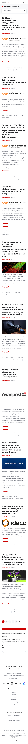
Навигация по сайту (14, 689)
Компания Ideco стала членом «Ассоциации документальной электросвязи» (12, 510)
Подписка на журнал (14, 720)
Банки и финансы (9, 357)
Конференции (17, 609)
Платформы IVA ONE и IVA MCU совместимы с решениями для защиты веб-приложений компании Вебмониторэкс (13, 131)
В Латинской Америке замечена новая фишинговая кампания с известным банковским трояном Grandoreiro (13, 309)
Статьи (14, 697)
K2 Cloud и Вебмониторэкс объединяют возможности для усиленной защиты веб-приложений (13, 23)
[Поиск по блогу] (24, 10)
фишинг (9, 360)
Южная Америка (17, 360)
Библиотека (14, 699)
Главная (14, 692)
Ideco (22, 545)
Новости (14, 694)
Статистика (8, 292)
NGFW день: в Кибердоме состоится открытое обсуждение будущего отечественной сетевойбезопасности (14, 559)
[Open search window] (23, 2)
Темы (3, 652)
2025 (12, 297)
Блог (14, 707)
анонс (3, 612)
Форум (14, 704)
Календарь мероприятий (14, 715)
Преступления (16, 292)
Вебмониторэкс (18, 70)
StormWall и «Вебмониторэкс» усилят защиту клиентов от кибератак (14, 190)
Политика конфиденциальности (14, 740)
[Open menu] (25, 2)
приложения (8, 67)
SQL (22, 115)
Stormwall (4, 232)
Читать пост (5, 63)
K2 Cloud (10, 70)
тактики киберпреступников (8, 295)
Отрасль (3, 70)
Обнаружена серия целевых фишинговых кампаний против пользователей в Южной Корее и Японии (13, 641)
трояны (3, 360)
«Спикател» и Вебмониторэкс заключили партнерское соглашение (14, 81)
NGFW (8, 612)
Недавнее (4, 629)
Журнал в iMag (14, 702)
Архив (3, 656)
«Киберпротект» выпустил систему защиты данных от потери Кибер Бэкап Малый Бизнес (11, 447)
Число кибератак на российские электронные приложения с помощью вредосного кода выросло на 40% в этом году (14, 249)
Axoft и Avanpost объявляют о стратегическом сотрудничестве (10, 373)
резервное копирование (7, 498)
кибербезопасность (6, 179)
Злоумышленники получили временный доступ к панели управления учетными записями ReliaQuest (13, 635)
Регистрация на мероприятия (14, 718)
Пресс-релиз (17, 67)
